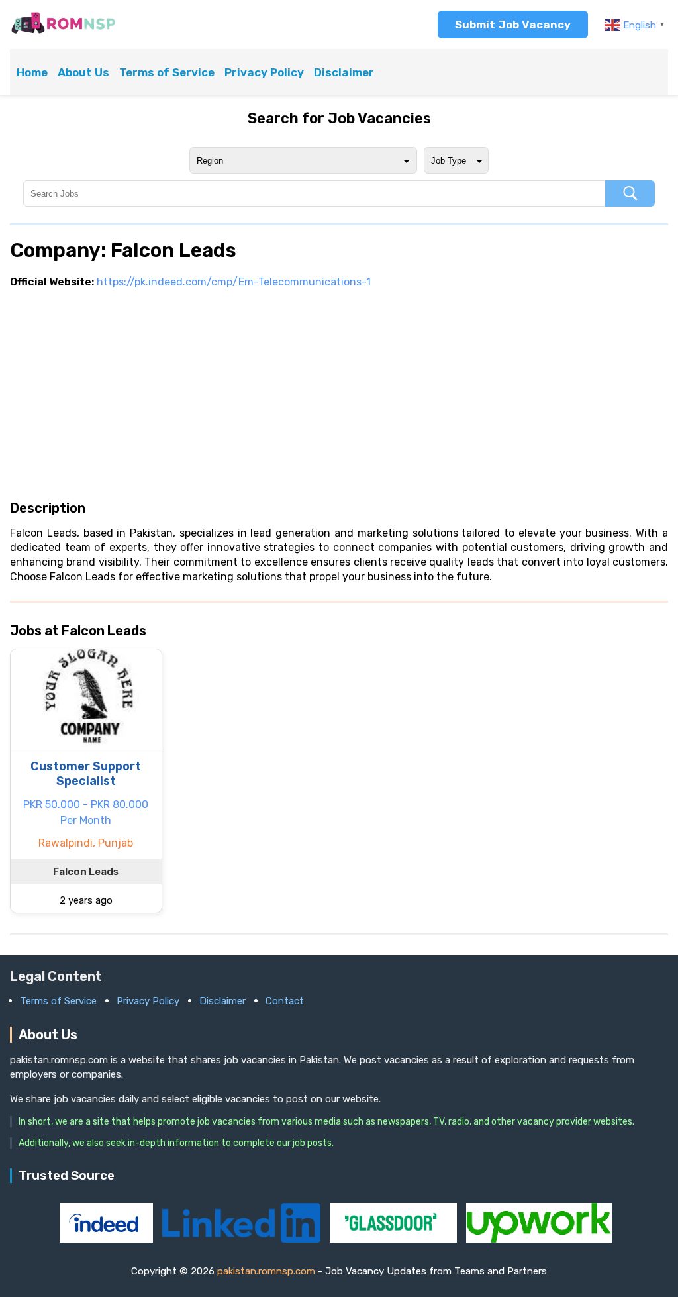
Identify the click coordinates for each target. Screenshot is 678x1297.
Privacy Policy (264, 72)
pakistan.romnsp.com (266, 1271)
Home (32, 72)
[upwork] (539, 1239)
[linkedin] (242, 1239)
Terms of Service (167, 72)
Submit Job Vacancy (513, 24)
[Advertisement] (339, 394)
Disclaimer (344, 72)
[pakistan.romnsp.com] (63, 32)
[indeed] (108, 1239)
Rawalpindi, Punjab (85, 843)
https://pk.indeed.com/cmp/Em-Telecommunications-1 (234, 282)
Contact (285, 1001)
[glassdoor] (395, 1239)
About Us (83, 72)
